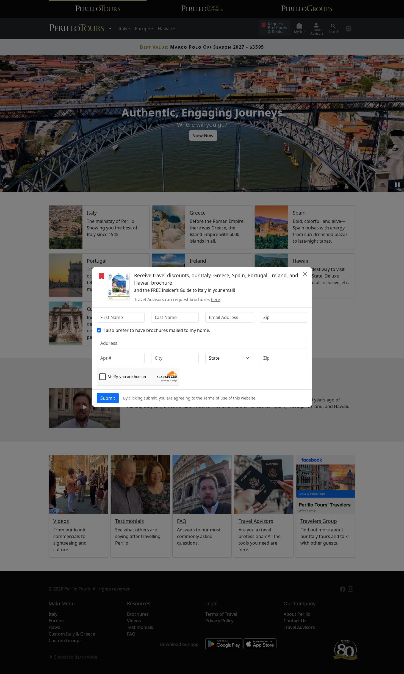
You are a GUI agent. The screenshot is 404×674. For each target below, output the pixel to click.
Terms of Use (215, 398)
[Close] (305, 274)
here (215, 300)
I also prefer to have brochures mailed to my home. (156, 330)
